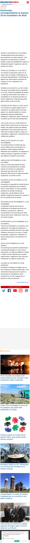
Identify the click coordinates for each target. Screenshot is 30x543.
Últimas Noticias (5, 351)
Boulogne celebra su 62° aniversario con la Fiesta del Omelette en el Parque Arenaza (14, 467)
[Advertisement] (15, 36)
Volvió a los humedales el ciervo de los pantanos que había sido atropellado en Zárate (14, 407)
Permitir (17, 541)
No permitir (24, 541)
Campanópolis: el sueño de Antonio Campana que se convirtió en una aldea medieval (14, 496)
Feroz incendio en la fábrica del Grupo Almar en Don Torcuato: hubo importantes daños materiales (14, 378)
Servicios (3, 8)
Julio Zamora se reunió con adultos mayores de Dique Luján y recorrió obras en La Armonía (13, 526)
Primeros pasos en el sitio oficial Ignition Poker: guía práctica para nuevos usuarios (13, 437)
